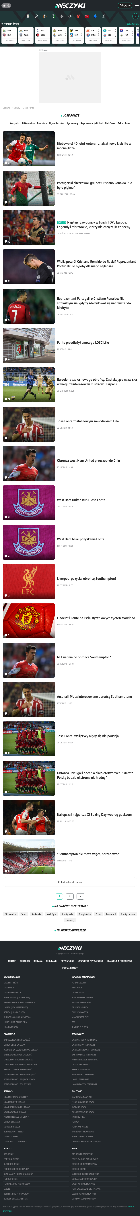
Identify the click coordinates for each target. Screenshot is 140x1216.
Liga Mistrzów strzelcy (16, 1097)
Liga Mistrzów (11, 982)
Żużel (98, 914)
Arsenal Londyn (80, 1007)
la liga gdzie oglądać (15, 1044)
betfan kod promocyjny (84, 1179)
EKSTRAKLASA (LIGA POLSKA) (17, 997)
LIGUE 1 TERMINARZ (80, 1079)
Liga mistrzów (56, 123)
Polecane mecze (80, 1126)
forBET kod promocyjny (16, 1169)
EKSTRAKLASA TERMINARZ (84, 1054)
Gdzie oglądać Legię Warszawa (19, 1079)
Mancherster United (82, 997)
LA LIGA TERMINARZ (81, 1064)
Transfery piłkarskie (83, 1131)
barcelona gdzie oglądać (17, 1039)
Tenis (23, 914)
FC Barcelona (79, 982)
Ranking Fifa (78, 1116)
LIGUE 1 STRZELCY (12, 1136)
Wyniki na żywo (10, 23)
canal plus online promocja (18, 1059)
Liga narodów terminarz (84, 1084)
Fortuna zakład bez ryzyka (86, 1188)
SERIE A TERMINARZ (81, 1069)
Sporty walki (67, 914)
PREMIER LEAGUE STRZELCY (16, 1116)
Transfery (42, 123)
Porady (75, 1121)
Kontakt (12, 961)
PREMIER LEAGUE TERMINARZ (85, 1059)
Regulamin (51, 961)
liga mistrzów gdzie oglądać (86, 1141)
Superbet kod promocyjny (85, 1174)
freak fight (51, 914)
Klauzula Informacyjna (119, 961)
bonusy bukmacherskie (16, 1198)
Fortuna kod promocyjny (85, 1159)
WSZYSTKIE (133, 23)
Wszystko (15, 123)
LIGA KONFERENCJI (12, 992)
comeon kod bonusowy (84, 1198)
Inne (127, 123)
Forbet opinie (11, 1179)
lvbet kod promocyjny (83, 1183)
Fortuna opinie (11, 1159)
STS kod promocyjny (82, 1154)
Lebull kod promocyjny (84, 1193)
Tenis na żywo (79, 1107)
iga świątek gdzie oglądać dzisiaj (21, 1049)
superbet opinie (12, 1164)
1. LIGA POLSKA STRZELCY (15, 1141)
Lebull (7, 1188)
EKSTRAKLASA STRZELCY (15, 1111)
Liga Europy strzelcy (14, 1102)
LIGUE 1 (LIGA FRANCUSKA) (15, 1022)
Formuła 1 (111, 914)
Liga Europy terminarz (83, 1044)
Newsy (16, 108)
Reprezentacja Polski (91, 123)
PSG (73, 1022)
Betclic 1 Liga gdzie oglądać (18, 1069)
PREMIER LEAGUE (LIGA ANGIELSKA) (19, 1002)
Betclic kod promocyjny (84, 1164)
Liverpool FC (78, 992)
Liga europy (72, 123)
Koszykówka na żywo (83, 1111)
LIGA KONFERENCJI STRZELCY (17, 1107)
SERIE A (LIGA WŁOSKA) (14, 1012)
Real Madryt (78, 987)
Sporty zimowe (128, 914)
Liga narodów (11, 1027)
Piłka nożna (28, 123)
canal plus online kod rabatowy (20, 1064)
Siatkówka (110, 123)
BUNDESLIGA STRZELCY (14, 1131)
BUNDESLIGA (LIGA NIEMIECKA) (17, 1017)
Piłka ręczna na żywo (83, 1102)
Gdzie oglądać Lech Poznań (17, 1084)
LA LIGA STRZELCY (12, 1121)
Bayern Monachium (81, 1002)
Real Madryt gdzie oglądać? (18, 1174)
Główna (6, 108)
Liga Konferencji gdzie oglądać (20, 1074)
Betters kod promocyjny (17, 1193)
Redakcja (25, 961)
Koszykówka (85, 914)
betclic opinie (79, 1169)
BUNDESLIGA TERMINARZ (83, 1074)
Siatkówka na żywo (82, 1097)
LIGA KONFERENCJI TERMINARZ (86, 1049)
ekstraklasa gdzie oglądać (18, 1054)
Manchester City (80, 1017)
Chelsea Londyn (80, 1012)
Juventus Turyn (80, 1027)
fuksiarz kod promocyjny (17, 1183)
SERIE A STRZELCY (12, 1126)
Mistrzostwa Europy (82, 1136)
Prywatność (67, 961)
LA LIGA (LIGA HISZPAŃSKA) (16, 1007)
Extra (120, 123)
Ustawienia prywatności (90, 961)
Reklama (38, 961)
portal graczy (70, 968)
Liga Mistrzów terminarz (84, 1039)
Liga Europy (10, 987)
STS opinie (8, 1154)
